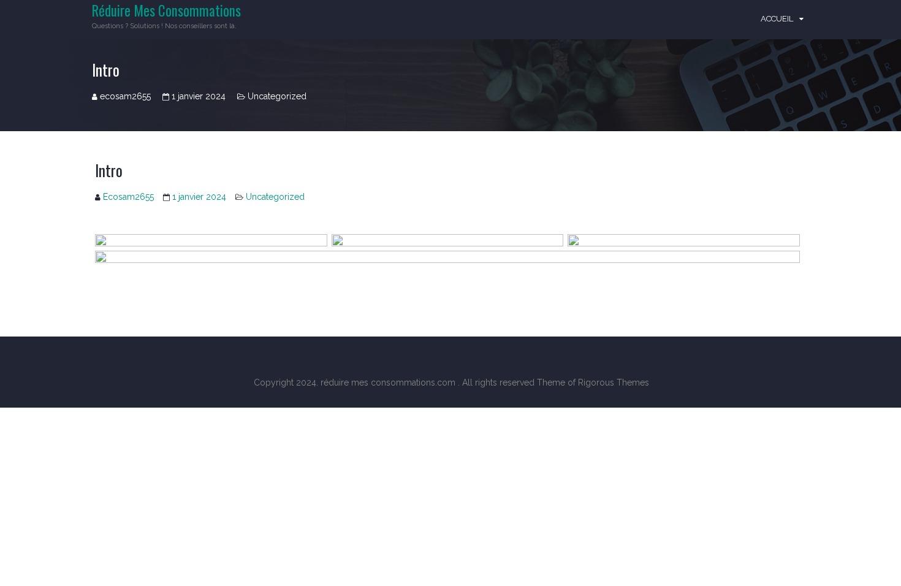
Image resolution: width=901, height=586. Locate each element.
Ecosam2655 (128, 197)
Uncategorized (277, 96)
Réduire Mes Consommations (166, 10)
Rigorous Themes (613, 382)
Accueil (777, 18)
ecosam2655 (125, 96)
